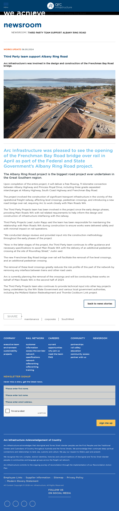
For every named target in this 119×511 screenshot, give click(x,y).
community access (80, 354)
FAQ (50, 357)
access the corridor (35, 351)
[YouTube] (24, 504)
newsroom (100, 338)
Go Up (114, 430)
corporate (50, 319)
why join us (54, 351)
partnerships (77, 345)
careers (53, 338)
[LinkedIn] (32, 504)
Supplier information (38, 477)
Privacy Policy (75, 477)
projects (8, 354)
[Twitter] (16, 504)
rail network (35, 338)
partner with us (78, 357)
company (9, 338)
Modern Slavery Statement (22, 481)
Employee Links (13, 477)
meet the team (55, 354)
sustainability (10, 351)
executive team (11, 345)
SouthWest (68, 319)
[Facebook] (7, 504)
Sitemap (58, 477)
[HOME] (7, 32)
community (78, 338)
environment (10, 348)
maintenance (31, 319)
